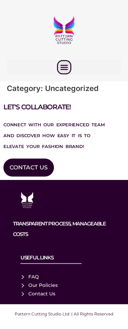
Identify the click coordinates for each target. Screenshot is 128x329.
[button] (64, 67)
